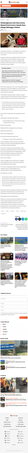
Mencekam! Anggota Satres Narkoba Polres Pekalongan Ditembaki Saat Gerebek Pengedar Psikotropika (21, 226)
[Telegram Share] (22, 219)
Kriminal (12, 211)
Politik (17, 211)
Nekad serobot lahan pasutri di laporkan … (11, 358)
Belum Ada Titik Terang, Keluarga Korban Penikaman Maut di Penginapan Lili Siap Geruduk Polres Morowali (14, 76)
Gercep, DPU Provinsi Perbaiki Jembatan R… (11, 395)
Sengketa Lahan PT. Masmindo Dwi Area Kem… (15, 362)
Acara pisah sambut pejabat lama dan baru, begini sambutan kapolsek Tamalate (7, 282)
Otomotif (10, 393)
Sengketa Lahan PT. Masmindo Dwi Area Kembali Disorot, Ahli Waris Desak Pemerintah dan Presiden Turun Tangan (21, 247)
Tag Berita (3, 213)
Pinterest (8, 434)
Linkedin (8, 442)
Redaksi (20, 420)
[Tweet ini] (19, 219)
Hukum (7, 211)
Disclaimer (20, 422)
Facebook (8, 431)
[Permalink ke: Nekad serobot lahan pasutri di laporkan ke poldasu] (7, 240)
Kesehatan (15, 403)
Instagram (21, 438)
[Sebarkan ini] (16, 219)
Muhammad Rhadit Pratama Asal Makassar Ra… (16, 368)
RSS (14, 444)
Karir (7, 420)
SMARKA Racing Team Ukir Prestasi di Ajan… (16, 399)
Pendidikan (15, 398)
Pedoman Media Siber (21, 426)
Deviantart (21, 442)
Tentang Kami (7, 424)
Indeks (7, 418)
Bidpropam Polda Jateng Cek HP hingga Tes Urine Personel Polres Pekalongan (21, 263)
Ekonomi (10, 403)
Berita (2, 211)
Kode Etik (20, 418)
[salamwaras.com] (14, 2)
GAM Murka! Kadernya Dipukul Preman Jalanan (7, 224)
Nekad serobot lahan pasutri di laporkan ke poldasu (6, 246)
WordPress (8, 438)
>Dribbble (8, 440)
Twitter (21, 431)
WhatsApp (21, 434)
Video (13, 393)
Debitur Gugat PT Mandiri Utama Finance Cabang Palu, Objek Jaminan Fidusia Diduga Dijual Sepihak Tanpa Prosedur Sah (21, 284)
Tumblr (8, 436)
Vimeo (21, 440)
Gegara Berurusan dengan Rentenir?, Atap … (16, 406)
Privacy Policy (7, 422)
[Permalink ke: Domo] (2, 30)
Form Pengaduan (7, 426)
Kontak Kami (21, 424)
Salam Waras (23, 211)
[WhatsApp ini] (26, 219)
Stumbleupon (21, 436)
